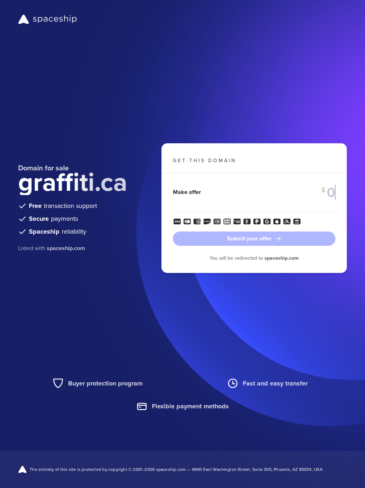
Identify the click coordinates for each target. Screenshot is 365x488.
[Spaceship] (47, 19)
